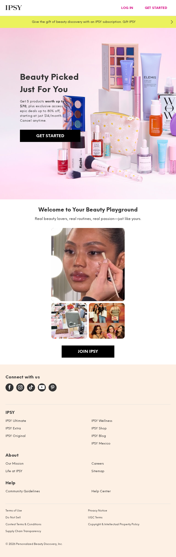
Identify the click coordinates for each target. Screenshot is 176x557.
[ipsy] (14, 8)
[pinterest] (53, 387)
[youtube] (42, 387)
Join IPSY (88, 351)
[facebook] (10, 387)
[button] (88, 264)
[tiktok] (31, 387)
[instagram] (20, 387)
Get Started (50, 135)
